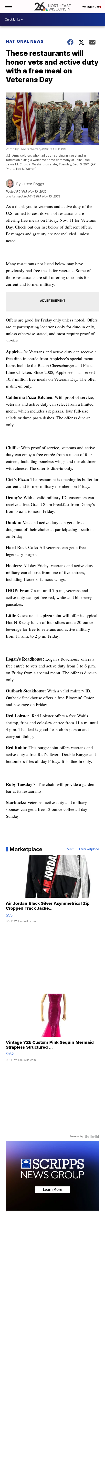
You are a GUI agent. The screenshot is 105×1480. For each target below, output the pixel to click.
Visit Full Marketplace (83, 849)
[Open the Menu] (8, 6)
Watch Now (90, 6)
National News (25, 41)
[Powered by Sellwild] (92, 1136)
